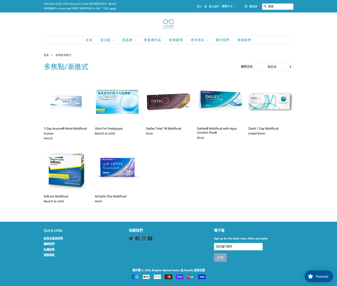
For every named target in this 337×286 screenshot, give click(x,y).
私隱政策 (49, 249)
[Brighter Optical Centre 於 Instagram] (144, 239)
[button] (229, 6)
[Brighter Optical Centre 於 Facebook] (137, 239)
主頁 (89, 40)
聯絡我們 (244, 40)
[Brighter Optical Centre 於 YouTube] (150, 239)
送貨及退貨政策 (53, 238)
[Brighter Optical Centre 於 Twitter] (131, 239)
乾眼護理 (176, 40)
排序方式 (247, 66)
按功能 (106, 40)
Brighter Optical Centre (165, 270)
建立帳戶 (214, 6)
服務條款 (49, 255)
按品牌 (128, 40)
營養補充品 (152, 40)
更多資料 (198, 40)
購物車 (253, 6)
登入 (199, 6)
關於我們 (223, 40)
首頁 (46, 55)
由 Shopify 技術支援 (193, 270)
